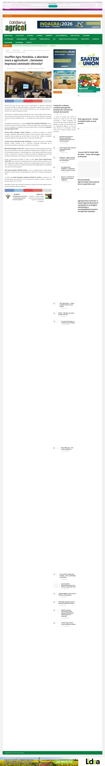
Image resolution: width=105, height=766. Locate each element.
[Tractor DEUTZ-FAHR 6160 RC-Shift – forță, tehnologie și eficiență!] (55, 575)
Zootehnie (86, 36)
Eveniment (49, 36)
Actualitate (20, 36)
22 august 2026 (65, 618)
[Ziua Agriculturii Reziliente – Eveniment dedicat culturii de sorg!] (56, 168)
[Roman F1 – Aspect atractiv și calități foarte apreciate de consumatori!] (55, 159)
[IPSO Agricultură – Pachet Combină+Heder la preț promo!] (55, 305)
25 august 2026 (65, 172)
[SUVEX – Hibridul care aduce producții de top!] (55, 314)
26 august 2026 (58, 114)
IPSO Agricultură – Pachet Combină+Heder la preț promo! (67, 305)
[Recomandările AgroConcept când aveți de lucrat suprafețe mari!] (56, 585)
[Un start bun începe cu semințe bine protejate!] (56, 382)
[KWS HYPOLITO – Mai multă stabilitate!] (56, 508)
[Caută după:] (92, 46)
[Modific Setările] (103, 4)
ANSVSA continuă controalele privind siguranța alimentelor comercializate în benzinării (67, 613)
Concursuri (19, 42)
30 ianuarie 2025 (11, 68)
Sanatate (33, 39)
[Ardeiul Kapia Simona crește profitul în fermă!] (56, 683)
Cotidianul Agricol (21, 68)
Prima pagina (8, 36)
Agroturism (8, 42)
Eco (54, 39)
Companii (39, 36)
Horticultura (75, 36)
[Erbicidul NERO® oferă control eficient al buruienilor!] (55, 595)
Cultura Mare (8, 39)
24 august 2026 (65, 324)
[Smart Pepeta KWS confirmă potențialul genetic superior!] (55, 149)
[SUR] (89, 69)
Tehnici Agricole (44, 39)
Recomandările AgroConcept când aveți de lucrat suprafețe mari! (68, 585)
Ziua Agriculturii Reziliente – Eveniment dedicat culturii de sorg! (68, 168)
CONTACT (29, 42)
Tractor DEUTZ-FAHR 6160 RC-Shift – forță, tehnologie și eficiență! (68, 576)
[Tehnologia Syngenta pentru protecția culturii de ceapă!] (55, 603)
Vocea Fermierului (61, 36)
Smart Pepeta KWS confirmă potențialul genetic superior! (68, 149)
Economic (30, 36)
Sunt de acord (53, 6)
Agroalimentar (21, 39)
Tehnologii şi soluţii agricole (68, 39)
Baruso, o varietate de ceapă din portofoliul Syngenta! (67, 178)
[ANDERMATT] (89, 92)
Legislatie (95, 39)
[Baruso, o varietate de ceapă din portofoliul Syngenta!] (56, 237)
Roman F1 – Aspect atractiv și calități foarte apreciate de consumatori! (67, 159)
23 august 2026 (65, 588)
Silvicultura (85, 39)
